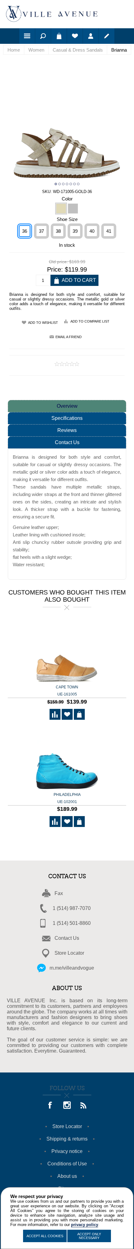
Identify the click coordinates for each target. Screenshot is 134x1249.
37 (41, 231)
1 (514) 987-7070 (72, 908)
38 (58, 231)
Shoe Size (67, 219)
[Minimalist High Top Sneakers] (67, 758)
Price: (55, 269)
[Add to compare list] (55, 714)
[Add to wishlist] (67, 714)
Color (67, 198)
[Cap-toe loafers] (67, 650)
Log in (90, 36)
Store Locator (69, 953)
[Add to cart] (79, 714)
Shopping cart (59, 36)
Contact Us (67, 442)
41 (108, 231)
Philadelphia (67, 798)
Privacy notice (67, 1151)
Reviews (67, 430)
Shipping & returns (67, 1138)
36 (24, 231)
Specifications (67, 418)
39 (75, 231)
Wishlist (75, 36)
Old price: (58, 261)
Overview (67, 406)
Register (106, 36)
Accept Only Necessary (89, 1236)
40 (91, 231)
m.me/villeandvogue (72, 968)
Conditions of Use (67, 1163)
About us (67, 1176)
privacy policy (84, 1224)
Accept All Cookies (44, 1236)
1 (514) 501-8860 (72, 923)
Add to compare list (89, 321)
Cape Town (67, 690)
